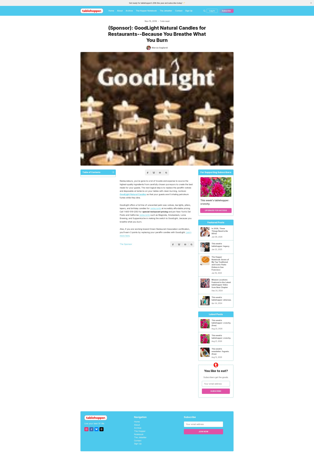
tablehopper (142, 456)
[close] (311, 3)
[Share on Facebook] (147, 172)
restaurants (155, 208)
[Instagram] (86, 429)
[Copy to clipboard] (166, 173)
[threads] (101, 429)
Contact (178, 10)
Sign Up (188, 10)
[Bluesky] (96, 429)
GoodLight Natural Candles (133, 194)
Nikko (180, 456)
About (120, 10)
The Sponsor (126, 244)
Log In (212, 11)
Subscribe (226, 11)
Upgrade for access (216, 210)
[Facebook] (91, 429)
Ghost (163, 456)
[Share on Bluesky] (154, 173)
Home (111, 10)
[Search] (204, 11)
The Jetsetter (166, 10)
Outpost (170, 456)
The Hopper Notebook (146, 10)
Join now (203, 431)
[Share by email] (160, 172)
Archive (129, 10)
